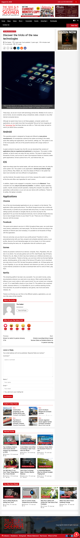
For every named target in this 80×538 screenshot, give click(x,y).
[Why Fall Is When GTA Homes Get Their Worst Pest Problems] (49, 493)
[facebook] (66, 536)
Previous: (14, 338)
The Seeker (8, 42)
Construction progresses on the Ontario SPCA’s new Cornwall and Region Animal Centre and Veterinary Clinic (7, 411)
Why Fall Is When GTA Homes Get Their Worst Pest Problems (49, 502)
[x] (69, 536)
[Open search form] (77, 20)
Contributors (5, 536)
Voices (15, 21)
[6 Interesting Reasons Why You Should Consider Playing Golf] (45, 463)
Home (3, 21)
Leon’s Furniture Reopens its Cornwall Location (33, 411)
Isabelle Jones (24, 476)
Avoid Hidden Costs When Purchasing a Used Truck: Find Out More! (28, 448)
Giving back (22, 536)
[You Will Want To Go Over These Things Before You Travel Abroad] (11, 463)
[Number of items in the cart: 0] (76, 1)
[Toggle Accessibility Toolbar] (76, 534)
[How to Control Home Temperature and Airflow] (30, 493)
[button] (74, 20)
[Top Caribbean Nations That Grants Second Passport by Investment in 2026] (11, 440)
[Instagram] (72, 536)
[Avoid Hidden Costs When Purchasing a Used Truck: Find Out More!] (28, 440)
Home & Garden (27, 496)
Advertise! (44, 21)
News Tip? (74, 25)
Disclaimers (14, 536)
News (9, 21)
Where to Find (52, 536)
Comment (6, 356)
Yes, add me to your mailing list (13, 392)
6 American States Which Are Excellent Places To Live (44, 448)
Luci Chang (6, 504)
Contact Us (6, 25)
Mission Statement (33, 536)
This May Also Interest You (10, 31)
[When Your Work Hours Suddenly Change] (68, 493)
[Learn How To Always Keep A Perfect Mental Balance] (28, 463)
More (20, 21)
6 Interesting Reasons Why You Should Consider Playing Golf (45, 472)
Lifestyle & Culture (9, 496)
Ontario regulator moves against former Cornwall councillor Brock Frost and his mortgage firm (33, 421)
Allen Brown (7, 454)
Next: (42, 339)
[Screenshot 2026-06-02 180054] (66, 11)
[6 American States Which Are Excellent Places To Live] (45, 440)
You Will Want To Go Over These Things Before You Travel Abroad (11, 472)
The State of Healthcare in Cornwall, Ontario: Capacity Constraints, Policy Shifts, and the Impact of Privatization (7, 421)
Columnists (29, 21)
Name (5, 379)
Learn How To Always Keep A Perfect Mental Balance (27, 472)
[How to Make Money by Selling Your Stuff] (11, 493)
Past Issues (43, 536)
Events (36, 21)
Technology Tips (10, 125)
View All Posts (22, 310)
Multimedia (53, 21)
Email (5, 385)
